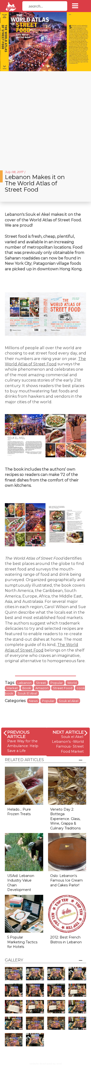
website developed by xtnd (45, 1063)
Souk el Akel (68, 701)
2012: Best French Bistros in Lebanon (66, 939)
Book (26, 688)
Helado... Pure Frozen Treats (19, 811)
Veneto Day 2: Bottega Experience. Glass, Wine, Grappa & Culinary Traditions (65, 818)
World (72, 683)
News (33, 701)
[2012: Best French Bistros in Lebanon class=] (67, 913)
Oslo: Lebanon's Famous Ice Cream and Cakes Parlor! (66, 880)
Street (41, 683)
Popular (56, 683)
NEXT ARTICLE (68, 732)
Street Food (62, 688)
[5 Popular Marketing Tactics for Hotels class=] (24, 913)
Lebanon (24, 683)
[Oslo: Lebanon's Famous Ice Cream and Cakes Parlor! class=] (67, 851)
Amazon (42, 688)
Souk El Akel (27, 693)
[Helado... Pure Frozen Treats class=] (24, 785)
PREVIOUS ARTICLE (18, 734)
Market (12, 688)
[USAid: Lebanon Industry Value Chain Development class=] (24, 851)
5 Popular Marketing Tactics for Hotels (22, 942)
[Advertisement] (45, 119)
